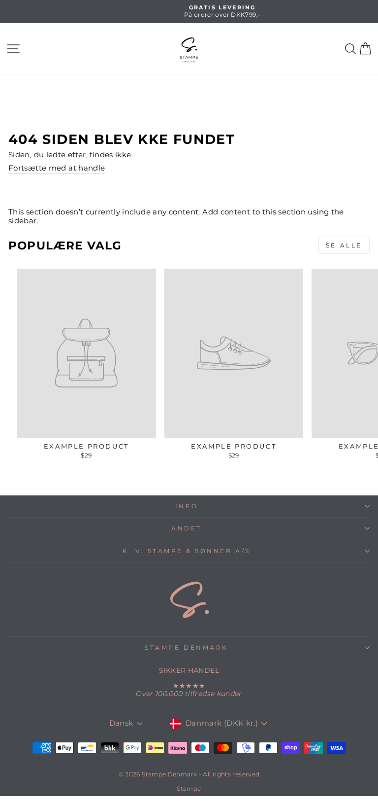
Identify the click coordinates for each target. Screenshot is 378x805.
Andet (186, 528)
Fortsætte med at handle (56, 168)
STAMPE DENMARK (186, 647)
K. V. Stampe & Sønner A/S (186, 551)
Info (186, 506)
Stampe (189, 788)
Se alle (344, 245)
